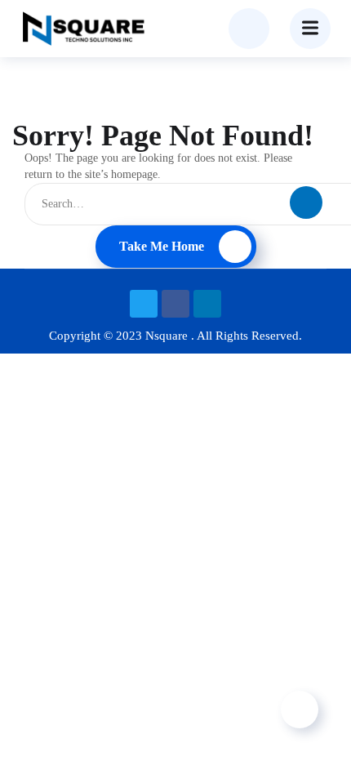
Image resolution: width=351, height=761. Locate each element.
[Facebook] (175, 304)
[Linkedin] (207, 304)
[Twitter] (144, 304)
